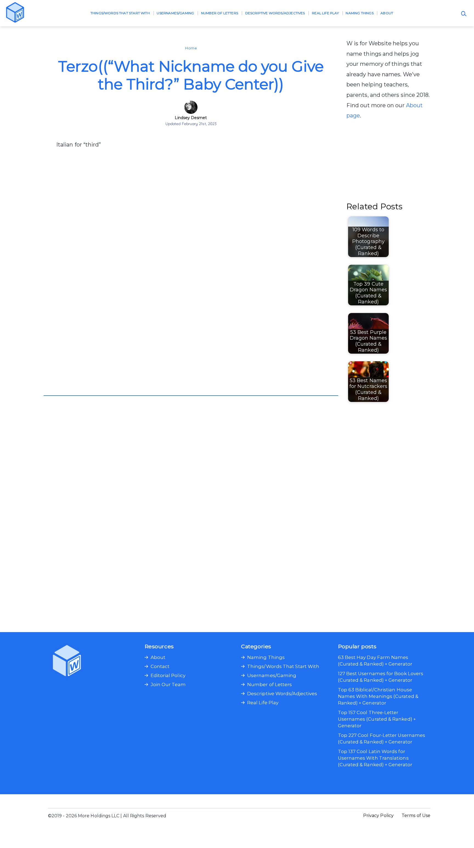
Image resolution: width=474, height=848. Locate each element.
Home (191, 48)
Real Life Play (325, 13)
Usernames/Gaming (175, 13)
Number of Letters (219, 13)
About (386, 13)
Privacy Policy (378, 815)
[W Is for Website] (15, 13)
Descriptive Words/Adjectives (275, 13)
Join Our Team (168, 684)
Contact (160, 666)
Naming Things (359, 13)
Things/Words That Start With (120, 13)
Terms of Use (416, 815)
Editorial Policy (168, 675)
